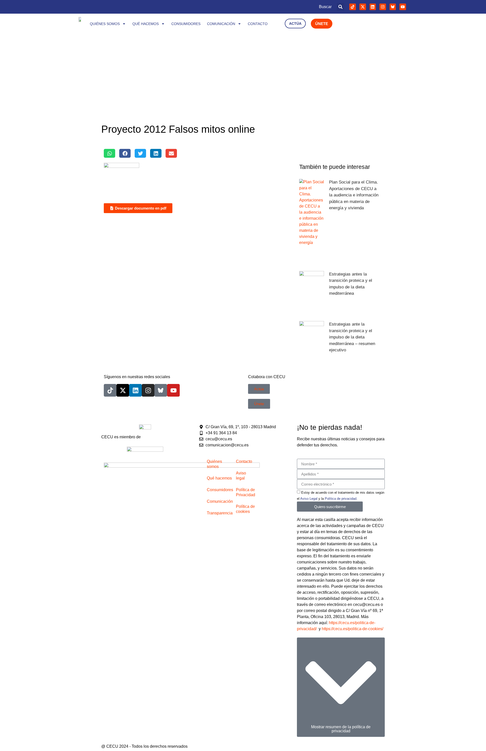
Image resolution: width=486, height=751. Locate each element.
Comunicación (221, 24)
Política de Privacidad (245, 492)
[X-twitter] (362, 7)
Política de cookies (245, 509)
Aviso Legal (308, 498)
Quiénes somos (105, 24)
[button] (340, 7)
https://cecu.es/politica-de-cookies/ (352, 629)
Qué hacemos (145, 24)
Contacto (258, 24)
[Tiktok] (352, 7)
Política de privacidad (340, 498)
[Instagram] (382, 7)
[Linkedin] (373, 7)
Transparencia (220, 513)
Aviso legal (241, 475)
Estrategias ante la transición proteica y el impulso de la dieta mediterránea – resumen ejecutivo (352, 337)
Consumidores (185, 24)
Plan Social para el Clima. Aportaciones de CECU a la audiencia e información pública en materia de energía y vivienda (353, 195)
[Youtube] (402, 7)
